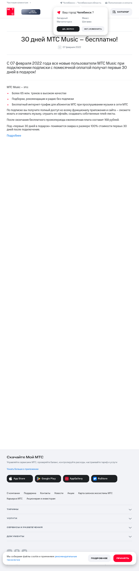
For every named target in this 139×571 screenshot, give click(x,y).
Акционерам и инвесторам (41, 498)
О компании (13, 493)
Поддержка (30, 493)
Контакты (45, 493)
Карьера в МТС (15, 498)
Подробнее (14, 136)
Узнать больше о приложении (22, 469)
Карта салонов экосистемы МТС (95, 493)
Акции (70, 493)
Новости (58, 493)
